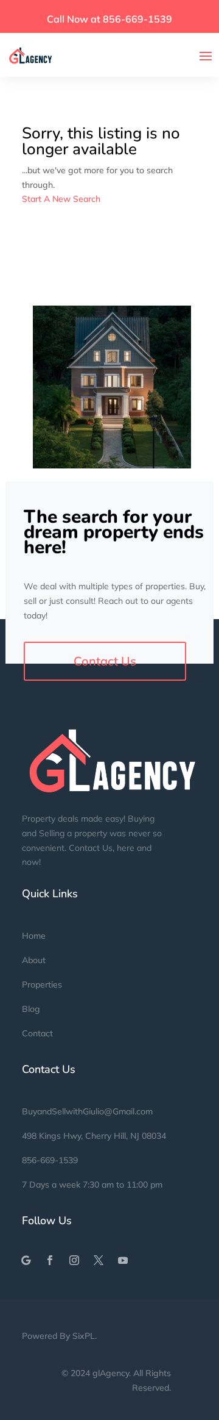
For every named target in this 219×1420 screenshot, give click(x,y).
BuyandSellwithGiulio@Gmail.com (87, 1111)
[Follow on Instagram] (74, 1260)
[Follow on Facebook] (50, 1260)
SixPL (83, 1335)
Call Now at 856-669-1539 (109, 19)
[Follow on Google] (25, 1260)
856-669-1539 (50, 1160)
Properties (42, 984)
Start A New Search (61, 198)
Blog (31, 1008)
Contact (37, 1033)
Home (34, 935)
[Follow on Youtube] (123, 1260)
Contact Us (105, 661)
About (34, 960)
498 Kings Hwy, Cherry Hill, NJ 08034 (94, 1135)
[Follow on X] (98, 1260)
